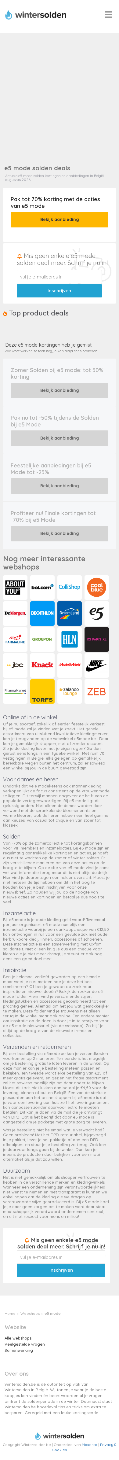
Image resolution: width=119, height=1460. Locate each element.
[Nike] (97, 666)
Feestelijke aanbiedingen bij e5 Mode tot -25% (51, 469)
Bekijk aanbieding (59, 219)
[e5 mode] (97, 614)
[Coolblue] (97, 588)
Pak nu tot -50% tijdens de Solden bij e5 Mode (55, 421)
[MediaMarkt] (70, 666)
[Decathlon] (43, 614)
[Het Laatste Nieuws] (70, 640)
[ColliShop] (70, 588)
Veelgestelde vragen (25, 1344)
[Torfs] (43, 692)
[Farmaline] (16, 640)
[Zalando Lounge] (70, 692)
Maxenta (89, 1444)
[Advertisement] (59, 96)
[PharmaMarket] (16, 692)
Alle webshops (18, 1338)
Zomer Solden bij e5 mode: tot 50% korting (57, 373)
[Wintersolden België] (37, 14)
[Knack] (43, 666)
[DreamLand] (70, 614)
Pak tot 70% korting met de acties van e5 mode (55, 202)
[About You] (16, 588)
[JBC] (16, 666)
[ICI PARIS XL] (97, 640)
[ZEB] (97, 692)
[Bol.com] (43, 588)
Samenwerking (19, 1350)
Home (10, 1313)
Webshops (30, 1313)
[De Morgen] (16, 614)
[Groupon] (43, 640)
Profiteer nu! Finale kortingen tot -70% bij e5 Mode (53, 516)
